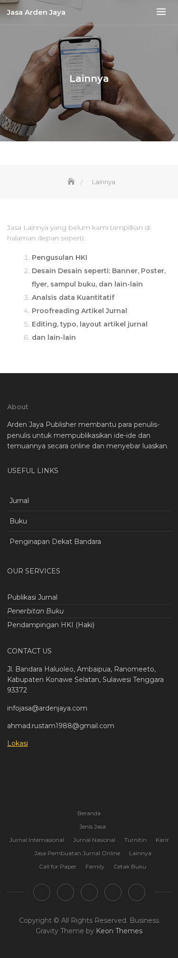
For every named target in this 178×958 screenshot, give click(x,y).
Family (94, 866)
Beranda (89, 813)
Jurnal (19, 500)
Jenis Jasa (92, 826)
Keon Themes (119, 931)
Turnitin (135, 839)
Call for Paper (57, 866)
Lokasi (17, 743)
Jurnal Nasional (94, 839)
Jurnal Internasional (36, 839)
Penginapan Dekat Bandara (55, 541)
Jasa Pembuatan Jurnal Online (77, 853)
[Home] (72, 182)
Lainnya (140, 853)
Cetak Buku (129, 866)
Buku (18, 521)
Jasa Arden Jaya (36, 12)
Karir (162, 839)
